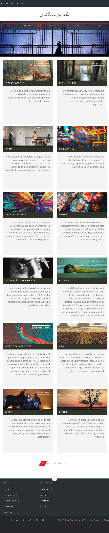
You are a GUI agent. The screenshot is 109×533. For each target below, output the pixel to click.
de (17, 3)
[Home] (54, 15)
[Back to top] (54, 478)
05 (65, 463)
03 (54, 463)
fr (22, 3)
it (12, 3)
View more (28, 92)
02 (48, 463)
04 (59, 463)
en (7, 3)
